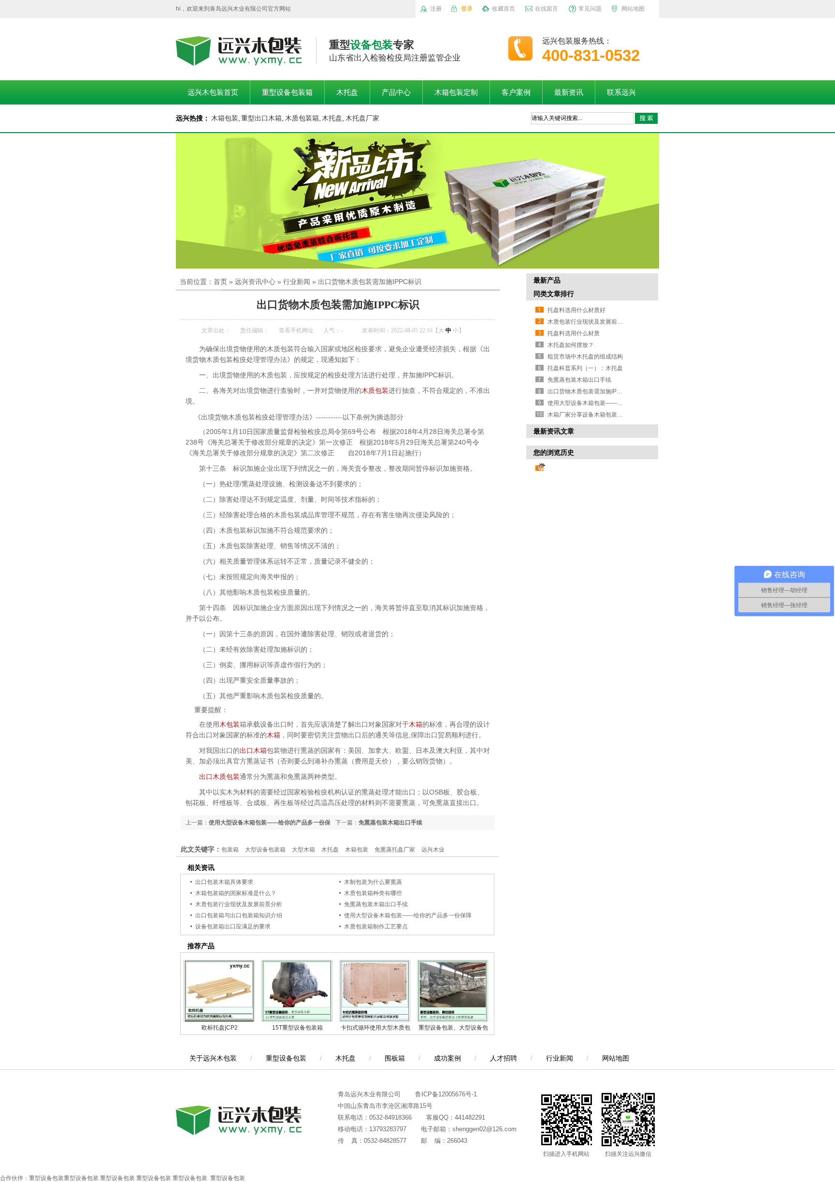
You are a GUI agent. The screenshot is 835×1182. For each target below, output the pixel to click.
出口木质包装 (219, 776)
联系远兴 (621, 92)
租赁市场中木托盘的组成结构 (585, 356)
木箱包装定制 (456, 92)
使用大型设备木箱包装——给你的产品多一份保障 (408, 915)
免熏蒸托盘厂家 (394, 849)
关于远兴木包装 (213, 1058)
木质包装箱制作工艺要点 (376, 926)
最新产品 (547, 280)
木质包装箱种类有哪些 (373, 893)
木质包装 (375, 390)
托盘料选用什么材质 (573, 333)
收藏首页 (503, 8)
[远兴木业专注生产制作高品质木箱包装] (417, 201)
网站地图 (633, 8)
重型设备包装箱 (287, 92)
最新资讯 (568, 92)
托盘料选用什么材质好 (576, 310)
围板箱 (395, 1058)
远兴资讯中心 (255, 281)
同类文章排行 (553, 294)
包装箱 (230, 849)
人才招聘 (503, 1058)
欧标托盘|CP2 (220, 1027)
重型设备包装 (286, 1058)
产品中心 (396, 92)
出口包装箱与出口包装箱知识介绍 (238, 915)
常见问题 (590, 8)
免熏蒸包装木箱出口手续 (390, 822)
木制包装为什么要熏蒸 (373, 882)
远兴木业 (433, 849)
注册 (436, 8)
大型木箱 (303, 849)
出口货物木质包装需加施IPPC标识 (369, 281)
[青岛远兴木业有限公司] (239, 60)
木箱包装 (224, 118)
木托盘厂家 (362, 118)
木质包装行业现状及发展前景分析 (238, 904)
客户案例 (516, 92)
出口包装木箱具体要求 (224, 882)
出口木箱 (253, 750)
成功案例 (447, 1058)
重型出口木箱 (261, 118)
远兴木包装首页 (212, 92)
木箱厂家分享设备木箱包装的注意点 (593, 414)
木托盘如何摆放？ (570, 345)
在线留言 (546, 8)
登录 (467, 8)
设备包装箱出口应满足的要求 (233, 926)
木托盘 (347, 92)
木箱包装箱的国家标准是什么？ (235, 893)
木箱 (415, 724)
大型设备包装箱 (265, 849)
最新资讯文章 (553, 431)
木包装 (229, 724)
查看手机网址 (296, 330)
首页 (220, 281)
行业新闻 (296, 281)
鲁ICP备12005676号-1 (446, 1094)
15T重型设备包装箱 (297, 1027)
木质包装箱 (302, 118)
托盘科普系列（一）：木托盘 (585, 368)
